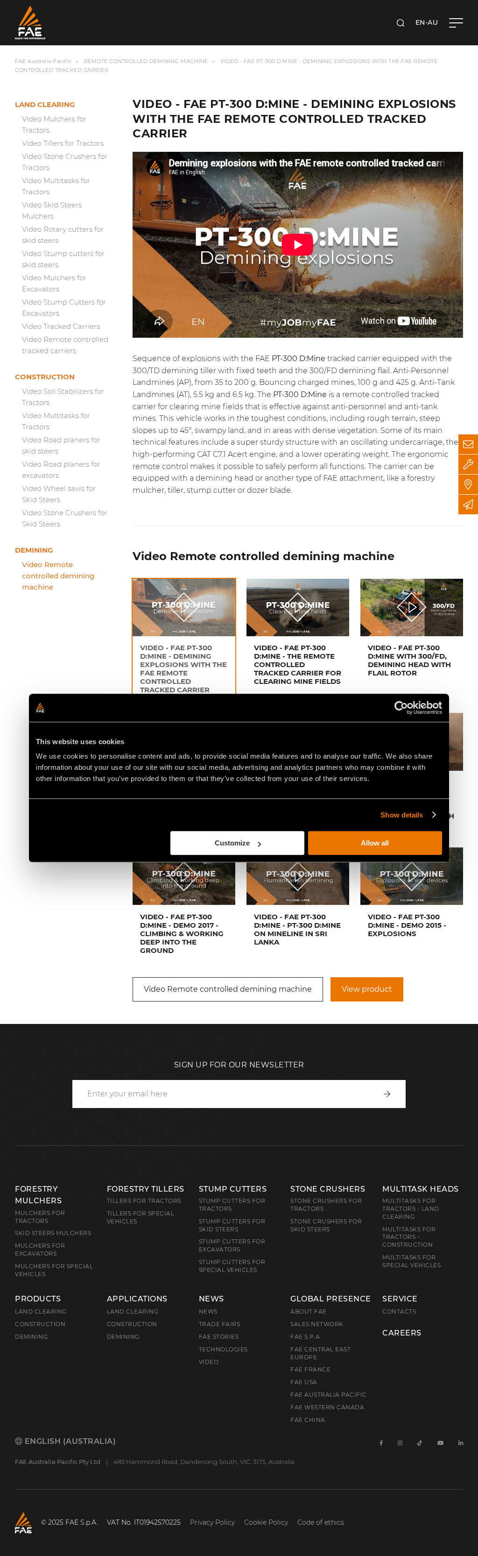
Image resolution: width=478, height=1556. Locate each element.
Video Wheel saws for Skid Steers (59, 494)
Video (209, 1361)
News (211, 1299)
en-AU (426, 22)
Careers (402, 1333)
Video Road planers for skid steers (61, 445)
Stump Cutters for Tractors (232, 1204)
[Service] (468, 464)
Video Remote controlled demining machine (58, 575)
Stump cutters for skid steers (232, 1225)
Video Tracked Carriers (61, 326)
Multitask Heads (420, 1189)
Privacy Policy (212, 1522)
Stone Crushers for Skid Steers (326, 1225)
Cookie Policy (266, 1522)
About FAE (308, 1311)
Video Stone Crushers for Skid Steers (64, 518)
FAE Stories (219, 1336)
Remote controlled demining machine (146, 61)
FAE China (307, 1419)
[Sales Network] (468, 484)
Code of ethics (320, 1522)
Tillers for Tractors (144, 1200)
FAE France (310, 1369)
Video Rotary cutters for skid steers (63, 235)
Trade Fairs (219, 1324)
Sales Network (317, 1324)
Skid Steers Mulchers (53, 1232)
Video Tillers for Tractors (63, 143)
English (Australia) (69, 1441)
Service (400, 1299)
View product (367, 989)
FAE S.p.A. (306, 1336)
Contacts (399, 1311)
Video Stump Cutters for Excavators (64, 308)
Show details (401, 815)
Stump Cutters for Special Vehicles (232, 1265)
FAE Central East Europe (320, 1353)
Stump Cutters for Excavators (232, 1245)
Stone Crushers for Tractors (326, 1204)
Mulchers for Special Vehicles (54, 1270)
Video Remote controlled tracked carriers (65, 345)
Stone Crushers (327, 1189)
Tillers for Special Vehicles (141, 1217)
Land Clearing (133, 1311)
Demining (34, 550)
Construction (45, 376)
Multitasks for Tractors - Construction (409, 1237)
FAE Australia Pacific (43, 61)
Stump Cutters (233, 1189)
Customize (232, 843)
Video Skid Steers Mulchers (52, 210)
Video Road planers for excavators (61, 470)
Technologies (223, 1349)
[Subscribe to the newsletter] (468, 504)
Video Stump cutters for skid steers (63, 259)
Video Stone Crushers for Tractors (64, 162)
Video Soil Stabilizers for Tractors (63, 397)
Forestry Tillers (145, 1189)
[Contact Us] (468, 444)
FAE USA (303, 1381)
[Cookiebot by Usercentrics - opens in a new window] (401, 708)
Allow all (375, 843)
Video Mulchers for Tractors (54, 124)
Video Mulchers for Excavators (54, 283)
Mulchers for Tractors (40, 1216)
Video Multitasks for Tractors (56, 186)
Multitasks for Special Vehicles (411, 1261)
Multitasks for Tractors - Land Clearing (410, 1208)
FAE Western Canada (327, 1407)
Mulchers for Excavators (40, 1249)
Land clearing (45, 104)
